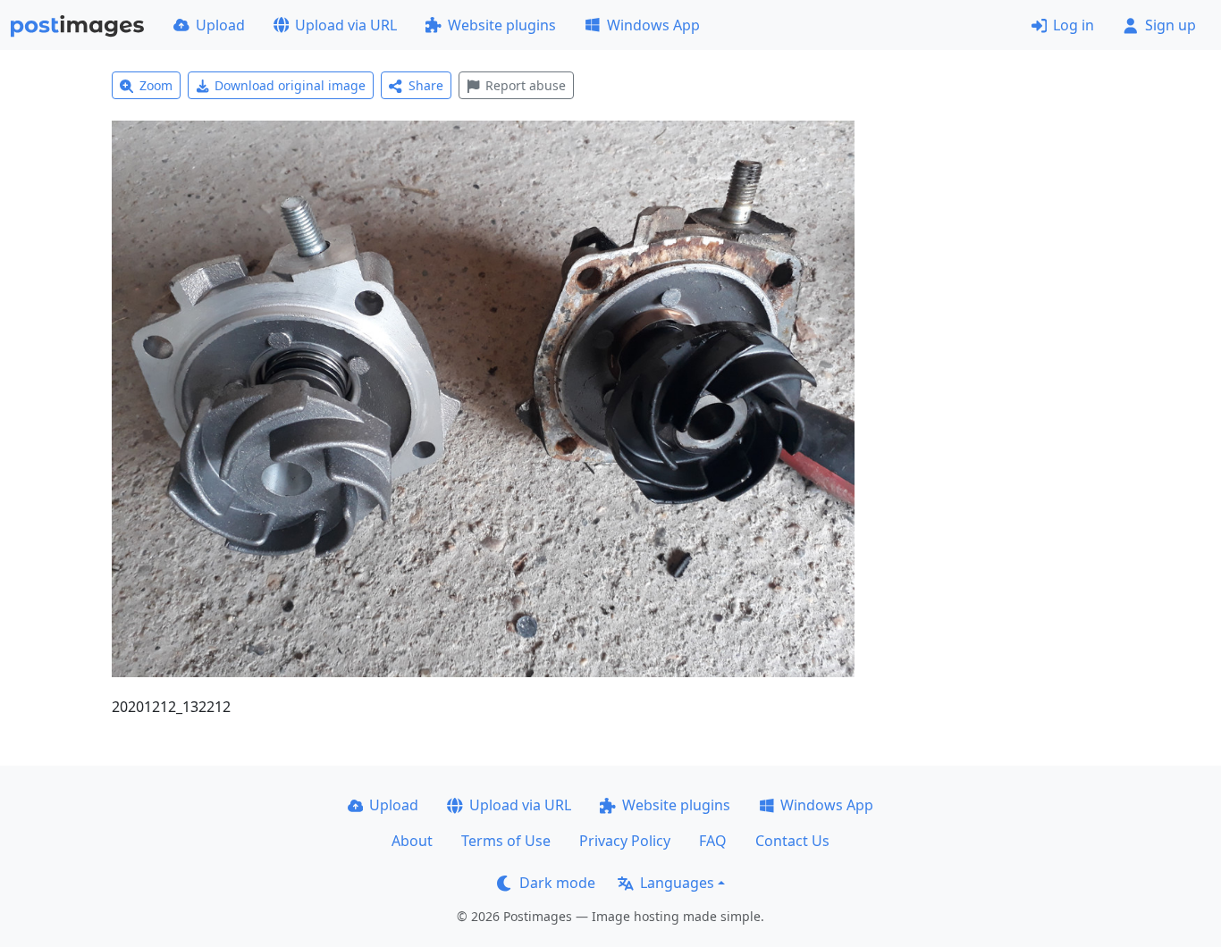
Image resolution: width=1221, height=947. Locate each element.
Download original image (290, 85)
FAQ (713, 841)
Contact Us (792, 841)
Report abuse (525, 85)
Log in (1073, 25)
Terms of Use (506, 841)
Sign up (1170, 25)
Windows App (653, 25)
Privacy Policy (624, 841)
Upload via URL (346, 25)
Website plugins (502, 25)
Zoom (156, 85)
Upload (220, 25)
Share (425, 85)
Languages (677, 883)
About (412, 841)
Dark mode (557, 883)
